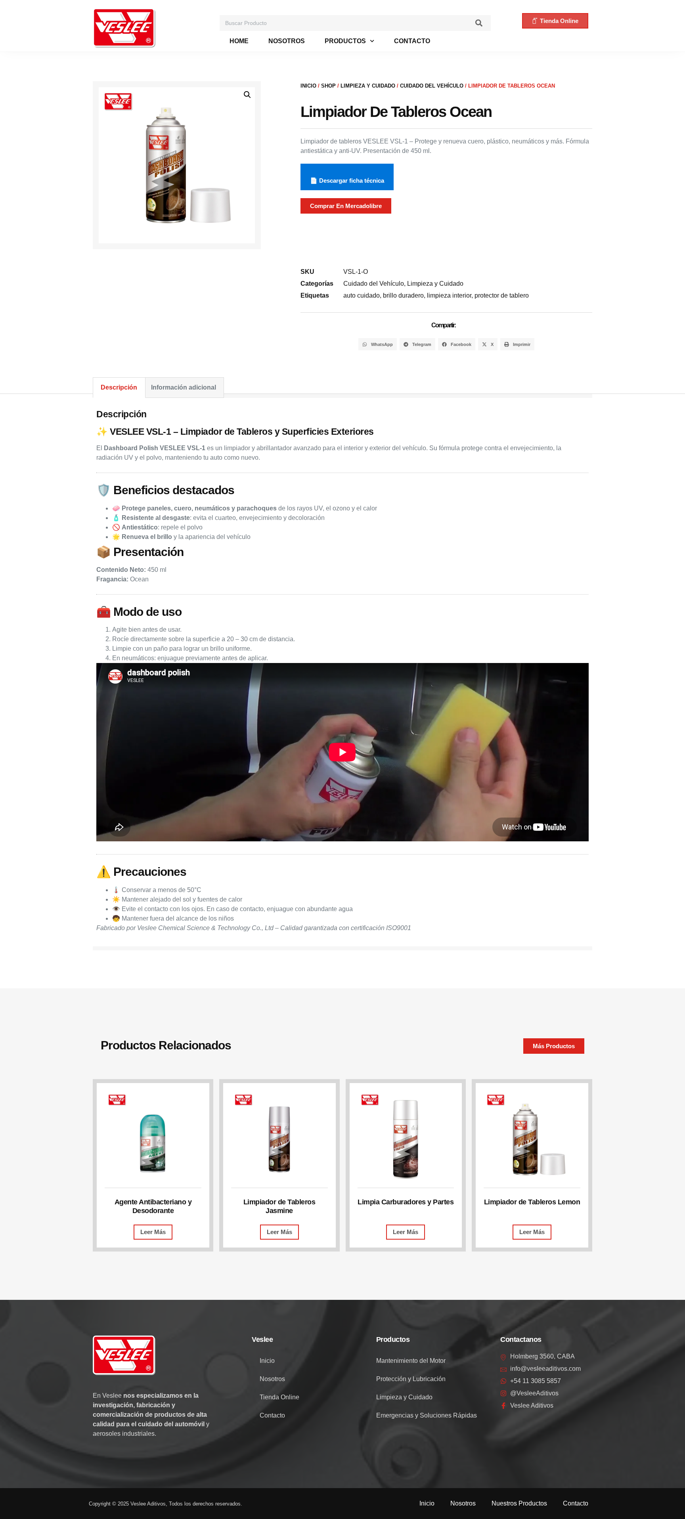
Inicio (308, 86)
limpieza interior (449, 295)
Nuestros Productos (519, 1503)
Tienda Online (279, 1397)
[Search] (479, 23)
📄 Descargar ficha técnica (347, 180)
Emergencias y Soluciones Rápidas (426, 1415)
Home (239, 41)
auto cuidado (361, 295)
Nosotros (286, 41)
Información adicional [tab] (183, 387)
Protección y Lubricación (411, 1379)
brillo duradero (403, 295)
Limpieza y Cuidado (368, 86)
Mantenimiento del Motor (411, 1360)
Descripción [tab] (119, 387)
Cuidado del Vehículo (431, 86)
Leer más (153, 1232)
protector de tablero (502, 295)
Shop (328, 86)
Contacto (412, 41)
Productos (345, 41)
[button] (247, 95)
